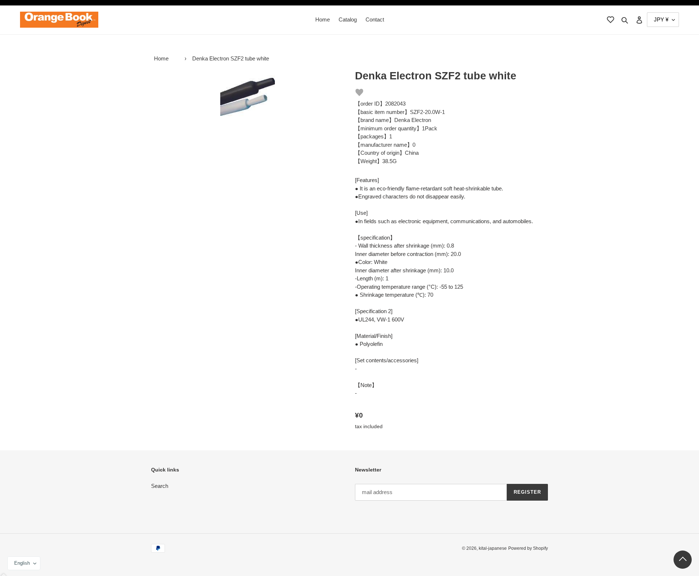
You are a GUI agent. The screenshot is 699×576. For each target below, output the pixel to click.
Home (161, 58)
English (22, 563)
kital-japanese (493, 548)
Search (159, 486)
